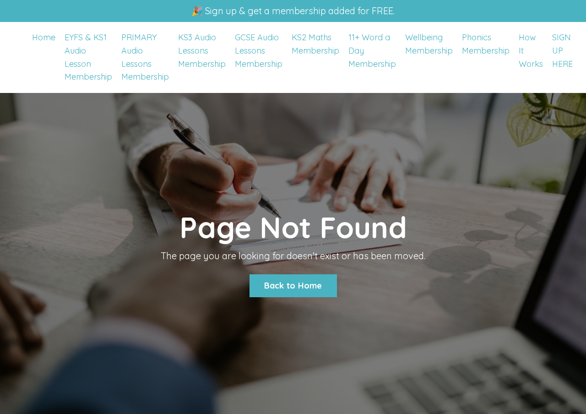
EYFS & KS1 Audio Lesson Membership (88, 57)
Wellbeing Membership (429, 44)
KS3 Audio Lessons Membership (202, 50)
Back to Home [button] (293, 285)
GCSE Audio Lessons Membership (258, 50)
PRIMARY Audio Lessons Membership (145, 57)
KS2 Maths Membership (315, 44)
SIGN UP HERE (562, 50)
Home (43, 37)
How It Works (531, 50)
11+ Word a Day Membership (372, 50)
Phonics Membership (486, 44)
